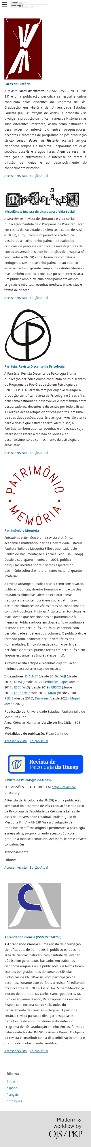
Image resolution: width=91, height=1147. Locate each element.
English (12, 1081)
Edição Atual (39, 176)
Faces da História (17, 84)
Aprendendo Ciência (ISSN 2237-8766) (32, 937)
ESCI (17, 687)
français (13, 1094)
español (12, 1088)
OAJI (62, 676)
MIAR (52, 693)
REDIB (8, 698)
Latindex (20, 693)
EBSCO (56, 687)
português (14, 1101)
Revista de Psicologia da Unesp (28, 780)
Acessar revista (15, 176)
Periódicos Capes (55, 682)
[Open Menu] (4, 4)
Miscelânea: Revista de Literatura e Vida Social (39, 211)
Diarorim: (42, 698)
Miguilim (76, 698)
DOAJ (18, 682)
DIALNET (31, 676)
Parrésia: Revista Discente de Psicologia (34, 366)
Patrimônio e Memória (21, 530)
